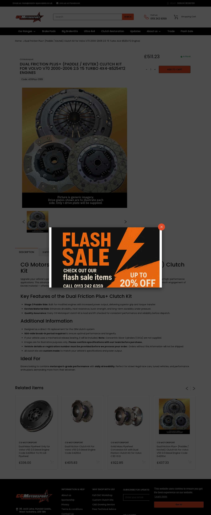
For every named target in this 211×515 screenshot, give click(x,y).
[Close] (161, 226)
